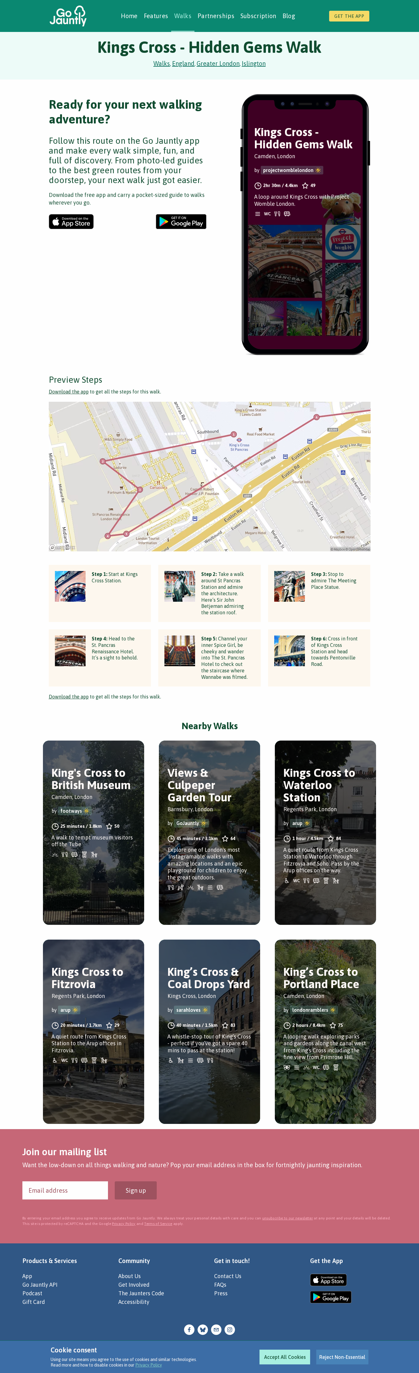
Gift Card (33, 1302)
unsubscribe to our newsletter (287, 1218)
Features (156, 15)
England (183, 63)
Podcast (32, 1293)
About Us (129, 1276)
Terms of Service (158, 1224)
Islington (254, 63)
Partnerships (216, 15)
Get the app (349, 16)
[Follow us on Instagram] (230, 1329)
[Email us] (216, 1329)
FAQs (220, 1284)
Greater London (218, 63)
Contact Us (227, 1276)
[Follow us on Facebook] (189, 1329)
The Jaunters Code (141, 1293)
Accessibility (133, 1302)
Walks (182, 15)
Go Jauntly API (39, 1284)
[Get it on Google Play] (181, 221)
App (27, 1276)
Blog (289, 15)
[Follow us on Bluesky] (203, 1329)
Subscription (258, 15)
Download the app (69, 391)
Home (129, 15)
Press (221, 1293)
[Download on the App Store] (71, 221)
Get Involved (133, 1284)
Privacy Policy (148, 1365)
